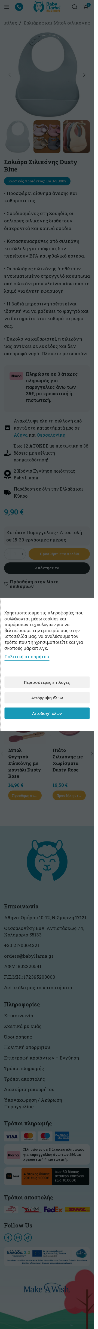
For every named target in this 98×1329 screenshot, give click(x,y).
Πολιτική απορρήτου (26, 657)
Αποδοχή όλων (47, 713)
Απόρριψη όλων (47, 697)
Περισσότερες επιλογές (47, 682)
